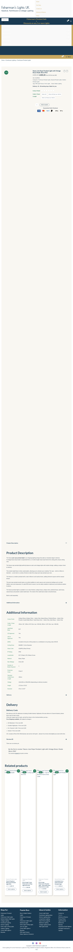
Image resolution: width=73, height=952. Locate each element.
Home (2, 60)
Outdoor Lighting (5, 928)
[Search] (3, 22)
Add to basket (44, 104)
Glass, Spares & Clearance (27, 934)
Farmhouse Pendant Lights (24, 60)
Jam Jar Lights (23, 926)
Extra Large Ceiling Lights (7, 926)
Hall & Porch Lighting (44, 921)
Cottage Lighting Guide (45, 924)
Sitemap (60, 924)
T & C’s (60, 915)
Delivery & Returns (63, 917)
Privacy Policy (62, 919)
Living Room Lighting (44, 919)
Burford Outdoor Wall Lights (8, 919)
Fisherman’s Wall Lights (7, 917)
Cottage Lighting (5, 921)
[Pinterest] (40, 943)
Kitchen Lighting (5, 924)
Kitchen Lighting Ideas (44, 917)
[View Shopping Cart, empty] (67, 21)
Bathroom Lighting (43, 922)
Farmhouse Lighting (11, 60)
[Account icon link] (71, 21)
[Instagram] (36, 943)
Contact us (61, 913)
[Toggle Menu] (68, 30)
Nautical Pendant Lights (56, 79)
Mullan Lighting (58, 83)
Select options (11, 889)
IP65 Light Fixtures (39, 83)
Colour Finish (36, 90)
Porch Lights (47, 83)
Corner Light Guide (44, 913)
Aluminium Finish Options (64, 926)
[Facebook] (33, 943)
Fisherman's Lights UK (15, 7)
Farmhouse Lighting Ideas (45, 915)
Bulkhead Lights (24, 922)
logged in (17, 753)
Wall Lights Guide (43, 926)
